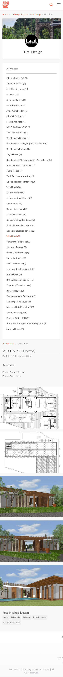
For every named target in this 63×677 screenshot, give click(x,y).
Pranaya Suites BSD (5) (17, 318)
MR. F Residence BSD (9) (18, 127)
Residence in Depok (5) (17, 138)
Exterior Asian (40, 617)
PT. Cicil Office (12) (16, 116)
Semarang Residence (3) (18, 241)
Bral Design (35, 14)
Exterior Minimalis (11, 622)
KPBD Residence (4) (16, 263)
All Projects (12, 68)
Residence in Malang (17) (18, 149)
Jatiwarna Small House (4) (19, 198)
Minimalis (15, 617)
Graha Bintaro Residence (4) (20, 225)
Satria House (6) (14, 171)
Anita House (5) (14, 274)
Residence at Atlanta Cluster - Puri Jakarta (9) (29, 160)
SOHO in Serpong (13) (17, 89)
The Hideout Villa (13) (17, 132)
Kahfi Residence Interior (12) (20, 176)
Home (5, 14)
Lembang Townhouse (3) (18, 301)
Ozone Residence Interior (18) (21, 181)
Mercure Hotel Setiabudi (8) (20, 307)
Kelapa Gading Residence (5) (20, 220)
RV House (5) (12, 94)
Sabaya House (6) (15, 329)
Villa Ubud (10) (13, 187)
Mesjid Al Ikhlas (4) (15, 121)
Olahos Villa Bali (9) (16, 83)
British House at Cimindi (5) (19, 280)
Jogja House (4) (14, 154)
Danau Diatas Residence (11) (20, 231)
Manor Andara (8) (15, 192)
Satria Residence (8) (16, 258)
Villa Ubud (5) (13, 236)
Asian (6, 617)
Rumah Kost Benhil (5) (17, 209)
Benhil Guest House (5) (17, 252)
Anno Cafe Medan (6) (16, 111)
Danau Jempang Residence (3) (21, 296)
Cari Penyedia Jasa (19, 14)
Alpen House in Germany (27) (21, 165)
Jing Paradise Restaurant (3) (20, 269)
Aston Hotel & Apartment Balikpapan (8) (26, 323)
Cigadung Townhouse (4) (18, 285)
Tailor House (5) (14, 203)
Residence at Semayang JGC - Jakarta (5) (26, 143)
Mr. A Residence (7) (16, 105)
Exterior (27, 617)
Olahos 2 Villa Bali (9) (17, 78)
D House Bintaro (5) (16, 100)
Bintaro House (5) (15, 291)
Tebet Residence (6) (16, 214)
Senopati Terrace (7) (16, 247)
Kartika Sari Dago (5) (16, 312)
